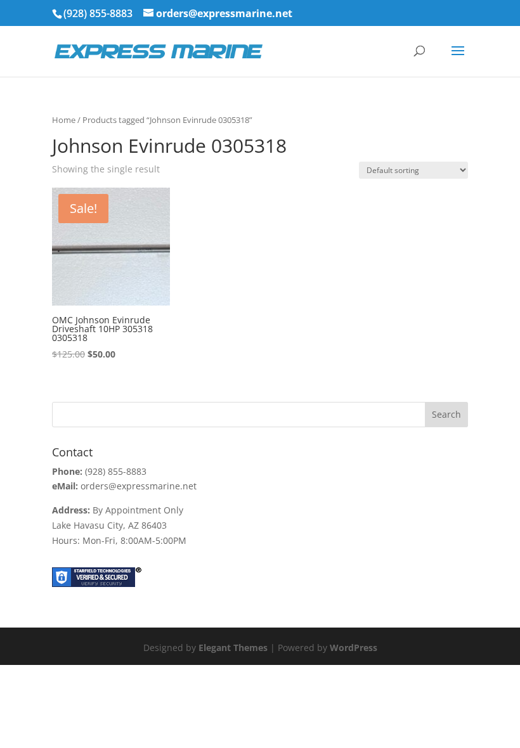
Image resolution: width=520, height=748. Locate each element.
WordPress (353, 648)
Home (63, 120)
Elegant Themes (233, 648)
